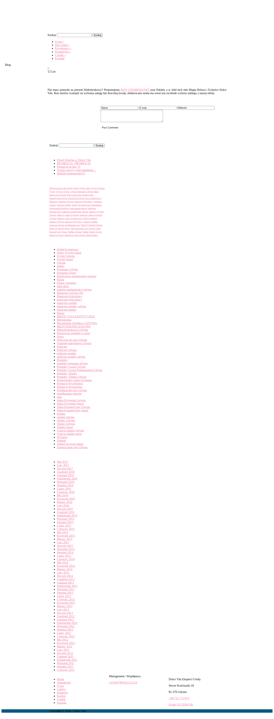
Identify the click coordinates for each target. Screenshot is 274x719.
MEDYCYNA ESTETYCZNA (76, 316)
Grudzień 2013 (66, 579)
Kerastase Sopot (66, 272)
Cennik (60, 55)
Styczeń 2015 (65, 545)
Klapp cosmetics (66, 282)
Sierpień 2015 (65, 522)
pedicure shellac (91, 222)
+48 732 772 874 (179, 698)
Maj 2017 (62, 461)
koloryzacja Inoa (74, 195)
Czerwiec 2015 (66, 529)
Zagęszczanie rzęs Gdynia (72, 447)
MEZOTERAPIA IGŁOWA (74, 326)
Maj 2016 (62, 495)
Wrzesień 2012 (65, 626)
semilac (61, 413)
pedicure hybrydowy (74, 222)
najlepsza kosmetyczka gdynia (75, 211)
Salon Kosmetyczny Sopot (72, 410)
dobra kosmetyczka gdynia (61, 188)
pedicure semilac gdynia (71, 356)
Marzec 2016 (64, 502)
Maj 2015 (62, 532)
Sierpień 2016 (65, 485)
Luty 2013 (63, 609)
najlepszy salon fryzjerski (68, 215)
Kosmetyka (63, 51)
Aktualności (64, 682)
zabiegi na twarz (56, 235)
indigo (60, 266)
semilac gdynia (65, 417)
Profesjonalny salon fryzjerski (74, 380)
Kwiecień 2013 (66, 602)
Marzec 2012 (64, 646)
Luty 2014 (63, 572)
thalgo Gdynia (95, 232)
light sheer (63, 286)
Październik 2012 (67, 622)
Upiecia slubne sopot (69, 433)
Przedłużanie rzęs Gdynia (72, 390)
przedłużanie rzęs (72, 225)
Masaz (60, 313)
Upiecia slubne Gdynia (70, 430)
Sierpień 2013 (65, 592)
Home (60, 679)
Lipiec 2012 (64, 633)
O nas (60, 685)
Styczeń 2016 (65, 508)
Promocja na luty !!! (68, 166)
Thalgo (85, 232)
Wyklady (62, 437)
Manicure (53, 201)
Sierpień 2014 (65, 552)
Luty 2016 (63, 505)
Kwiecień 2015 (66, 535)
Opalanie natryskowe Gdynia (74, 343)
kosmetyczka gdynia (58, 198)
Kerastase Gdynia (85, 191)
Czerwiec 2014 (66, 559)
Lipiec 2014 (64, 555)
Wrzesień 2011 (65, 663)
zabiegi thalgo (92, 235)
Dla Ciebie (62, 45)
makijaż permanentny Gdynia (74, 289)
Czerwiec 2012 (66, 636)
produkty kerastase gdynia (72, 363)
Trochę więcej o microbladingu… (76, 170)
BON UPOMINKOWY (135, 89)
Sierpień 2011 (65, 666)
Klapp (60, 279)
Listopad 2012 (65, 619)
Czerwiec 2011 (66, 669)
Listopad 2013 (65, 582)
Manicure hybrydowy (69, 296)
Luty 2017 (63, 465)
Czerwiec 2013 (66, 599)
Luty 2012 (63, 649)
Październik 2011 (67, 659)
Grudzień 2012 (66, 616)
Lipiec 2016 (64, 488)
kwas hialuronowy (93, 198)
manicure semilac (67, 303)
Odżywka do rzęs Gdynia (72, 340)
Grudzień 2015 (66, 512)
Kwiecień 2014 (66, 565)
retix (59, 397)
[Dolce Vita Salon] (75, 28)
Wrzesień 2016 (65, 482)
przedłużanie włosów (69, 393)
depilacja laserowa (67, 249)
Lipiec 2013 (64, 596)
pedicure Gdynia (56, 222)
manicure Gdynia (66, 201)
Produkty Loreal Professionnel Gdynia (79, 370)
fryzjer (52, 191)
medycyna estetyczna (81, 205)
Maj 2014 (62, 562)
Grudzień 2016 (66, 471)
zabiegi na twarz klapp (70, 444)
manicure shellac (64, 205)
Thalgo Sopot (65, 427)
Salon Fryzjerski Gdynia (91, 225)
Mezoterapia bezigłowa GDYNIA (77, 323)
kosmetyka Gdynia (76, 198)
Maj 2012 (62, 639)
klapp (96, 191)
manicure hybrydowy (83, 201)
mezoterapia (96, 205)
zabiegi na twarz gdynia (74, 235)
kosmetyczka (87, 195)
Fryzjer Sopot (65, 259)
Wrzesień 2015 (65, 518)
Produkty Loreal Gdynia (71, 366)
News (60, 336)
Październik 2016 (67, 478)
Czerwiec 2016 (66, 492)
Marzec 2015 (64, 539)
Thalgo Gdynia (66, 423)
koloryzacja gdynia (57, 195)
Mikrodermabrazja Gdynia (72, 329)
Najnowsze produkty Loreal (73, 333)
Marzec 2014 (64, 569)
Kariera (61, 696)
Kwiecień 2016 (66, 498)
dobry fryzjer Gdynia (95, 188)
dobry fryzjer (79, 188)
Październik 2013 (67, 586)
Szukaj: (52, 35)
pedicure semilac (66, 353)
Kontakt (59, 58)
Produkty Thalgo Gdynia (71, 376)
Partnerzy (62, 692)
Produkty (62, 360)
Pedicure (62, 346)
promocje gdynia (56, 225)
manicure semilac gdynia (71, 306)
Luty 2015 (63, 542)
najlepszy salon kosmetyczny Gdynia (73, 218)
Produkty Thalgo (67, 373)
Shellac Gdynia (74, 232)
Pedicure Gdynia (67, 350)
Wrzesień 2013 (65, 589)
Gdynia (73, 191)
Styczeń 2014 (65, 576)
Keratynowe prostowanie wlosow (77, 276)
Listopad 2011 (65, 656)
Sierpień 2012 (65, 629)
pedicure (93, 218)
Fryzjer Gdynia (62, 191)
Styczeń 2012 (65, 653)
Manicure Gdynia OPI (70, 293)
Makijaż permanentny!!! (71, 173)
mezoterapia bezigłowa (59, 208)
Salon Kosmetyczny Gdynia (82, 228)
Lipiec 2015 (64, 525)
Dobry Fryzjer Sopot (69, 252)
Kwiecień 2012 (66, 643)
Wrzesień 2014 (65, 549)
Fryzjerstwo (63, 48)
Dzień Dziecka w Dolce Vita (74, 160)
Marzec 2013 (64, 606)
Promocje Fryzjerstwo (70, 383)
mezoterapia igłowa (78, 208)
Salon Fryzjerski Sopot (59, 228)
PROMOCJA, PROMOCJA (74, 163)
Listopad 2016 (65, 475)
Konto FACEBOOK (181, 704)
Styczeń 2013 (65, 612)
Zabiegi (61, 440)
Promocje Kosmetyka (69, 386)
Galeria (61, 689)
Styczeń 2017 (65, 468)
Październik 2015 (67, 515)
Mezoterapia (64, 319)
